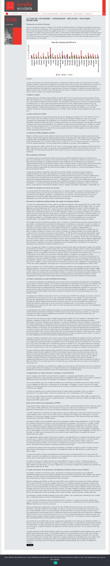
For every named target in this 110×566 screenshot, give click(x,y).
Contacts (88, 14)
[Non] (107, 560)
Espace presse (78, 14)
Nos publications (66, 14)
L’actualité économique (49, 14)
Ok (56, 563)
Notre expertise (34, 14)
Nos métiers (23, 14)
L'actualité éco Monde (11, 19)
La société (14, 14)
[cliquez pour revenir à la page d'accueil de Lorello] (7, 14)
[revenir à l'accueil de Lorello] (19, 9)
